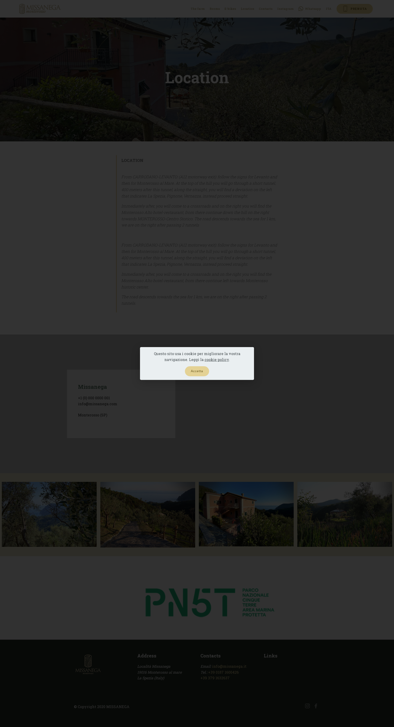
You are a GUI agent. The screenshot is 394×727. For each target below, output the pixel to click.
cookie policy (217, 359)
